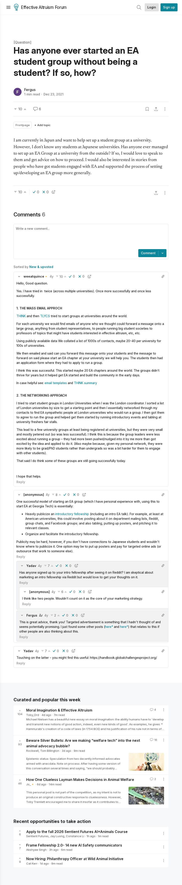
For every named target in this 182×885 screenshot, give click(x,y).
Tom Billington (49, 750)
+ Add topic (42, 125)
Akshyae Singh (36, 849)
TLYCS (45, 316)
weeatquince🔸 (36, 276)
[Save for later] (147, 109)
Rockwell (32, 750)
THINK (21, 316)
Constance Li (75, 836)
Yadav (31, 566)
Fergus (30, 89)
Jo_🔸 (30, 784)
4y (51, 276)
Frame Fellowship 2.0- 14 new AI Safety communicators (74, 845)
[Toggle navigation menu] (8, 7)
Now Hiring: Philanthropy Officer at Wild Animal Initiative (74, 859)
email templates (56, 383)
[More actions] (164, 109)
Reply (20, 482)
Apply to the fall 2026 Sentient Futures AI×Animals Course (77, 831)
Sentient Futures (37, 836)
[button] (19, 276)
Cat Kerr (32, 863)
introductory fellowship (72, 514)
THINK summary (85, 383)
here (108, 627)
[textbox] (90, 237)
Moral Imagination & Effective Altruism (59, 710)
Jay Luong (57, 836)
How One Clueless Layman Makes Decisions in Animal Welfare (80, 779)
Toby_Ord (32, 715)
